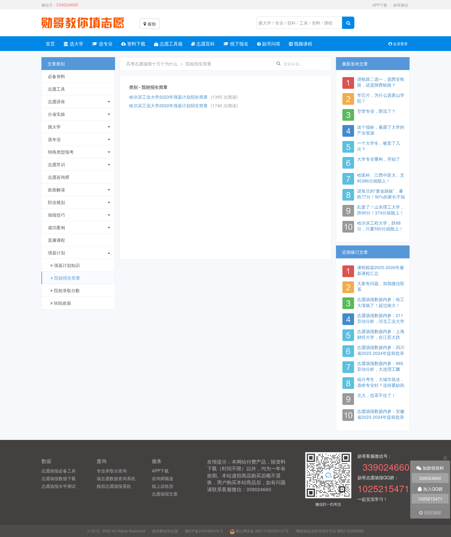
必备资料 (56, 76)
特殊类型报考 (61, 152)
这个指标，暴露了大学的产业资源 (380, 130)
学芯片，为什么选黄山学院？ (380, 98)
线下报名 (239, 43)
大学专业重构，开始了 (378, 159)
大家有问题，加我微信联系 (380, 286)
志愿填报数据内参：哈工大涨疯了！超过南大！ (380, 302)
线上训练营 (162, 486)
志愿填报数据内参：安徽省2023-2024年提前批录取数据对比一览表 (380, 417)
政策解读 (56, 189)
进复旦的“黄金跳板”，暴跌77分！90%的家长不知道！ (381, 197)
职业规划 (56, 202)
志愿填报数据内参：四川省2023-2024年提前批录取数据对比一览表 (380, 353)
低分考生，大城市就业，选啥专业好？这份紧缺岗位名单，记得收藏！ (380, 385)
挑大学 (54, 126)
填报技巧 (56, 215)
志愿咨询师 (58, 177)
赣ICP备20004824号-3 (204, 530)
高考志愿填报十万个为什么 (152, 64)
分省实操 (56, 114)
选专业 (105, 43)
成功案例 (56, 227)
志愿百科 (205, 43)
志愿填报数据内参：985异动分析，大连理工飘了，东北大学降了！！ (380, 369)
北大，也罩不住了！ (376, 395)
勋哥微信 (400, 4)
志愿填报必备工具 (58, 471)
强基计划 (56, 252)
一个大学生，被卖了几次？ (378, 146)
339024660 (430, 478)
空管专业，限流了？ (376, 111)
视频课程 (302, 43)
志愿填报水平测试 (58, 486)
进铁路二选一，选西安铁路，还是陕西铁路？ (380, 82)
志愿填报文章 (165, 494)
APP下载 (379, 4)
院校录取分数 (66, 290)
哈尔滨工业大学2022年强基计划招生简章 (168, 105)
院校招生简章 (66, 278)
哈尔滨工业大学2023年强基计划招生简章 (168, 97)
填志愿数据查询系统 (116, 478)
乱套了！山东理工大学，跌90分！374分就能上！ (380, 210)
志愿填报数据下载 (58, 478)
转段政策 (62, 303)
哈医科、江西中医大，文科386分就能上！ (380, 178)
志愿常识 (56, 164)
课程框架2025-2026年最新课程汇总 (380, 270)
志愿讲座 (56, 101)
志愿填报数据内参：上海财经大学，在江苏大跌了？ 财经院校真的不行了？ (380, 340)
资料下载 (135, 43)
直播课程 (56, 240)
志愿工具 (56, 89)
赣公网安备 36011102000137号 (262, 530)
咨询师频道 (162, 478)
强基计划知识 (66, 265)
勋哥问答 (270, 43)
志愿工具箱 (170, 43)
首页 (50, 43)
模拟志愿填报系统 (114, 486)
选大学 (75, 43)
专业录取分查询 (112, 471)
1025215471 (430, 499)
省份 (151, 24)
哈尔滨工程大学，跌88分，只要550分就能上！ (380, 226)
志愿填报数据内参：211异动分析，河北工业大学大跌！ (380, 321)
